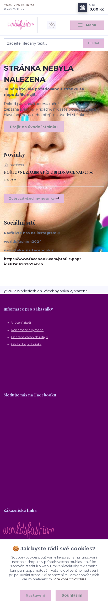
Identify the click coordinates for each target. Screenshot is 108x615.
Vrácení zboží (21, 322)
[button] (54, 368)
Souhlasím (72, 595)
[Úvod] (21, 25)
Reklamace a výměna (27, 330)
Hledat (93, 43)
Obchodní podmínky (26, 344)
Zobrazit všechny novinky (32, 198)
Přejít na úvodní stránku (34, 127)
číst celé (10, 179)
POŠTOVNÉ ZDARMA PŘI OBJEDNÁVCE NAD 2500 (49, 172)
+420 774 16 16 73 (19, 5)
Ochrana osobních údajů (29, 337)
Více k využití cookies (69, 579)
